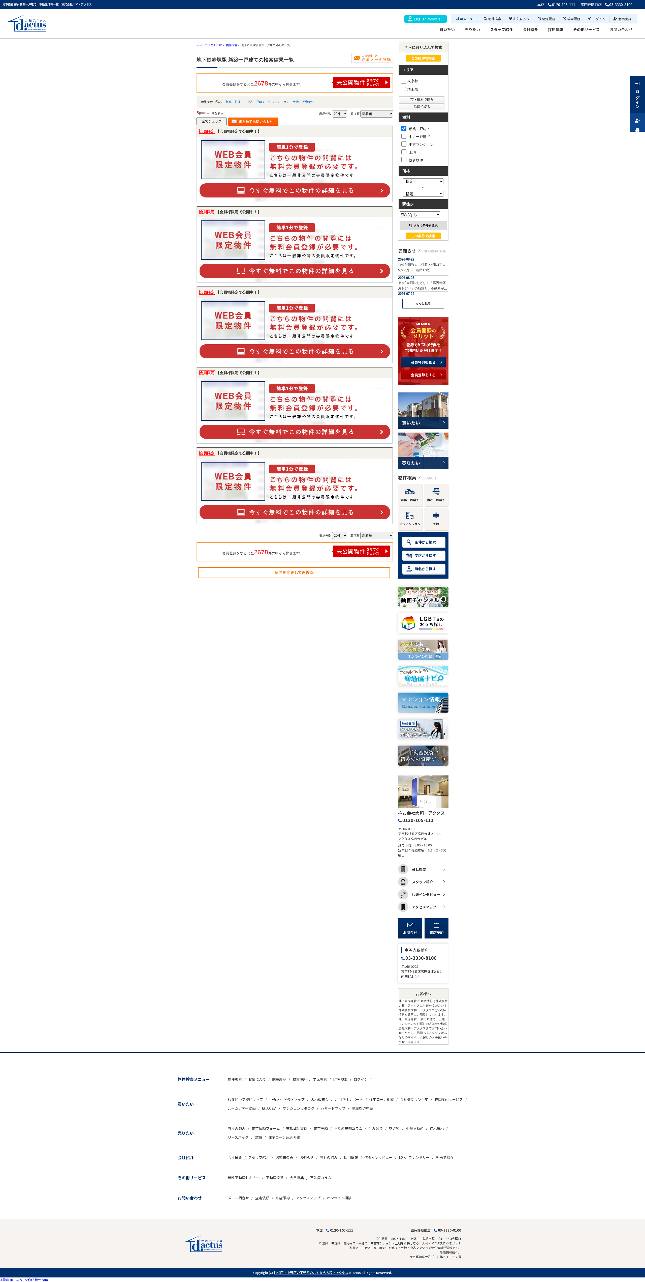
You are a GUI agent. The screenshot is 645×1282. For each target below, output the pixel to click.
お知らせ (307, 1157)
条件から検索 (425, 542)
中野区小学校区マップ (287, 1099)
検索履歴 (573, 18)
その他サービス (586, 29)
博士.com (41, 1279)
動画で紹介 (445, 1157)
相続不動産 (415, 1128)
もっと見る (423, 303)
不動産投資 (274, 1177)
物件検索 (494, 18)
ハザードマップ (333, 1108)
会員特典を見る (423, 362)
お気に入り (521, 18)
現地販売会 (320, 1099)
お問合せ (410, 932)
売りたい (472, 29)
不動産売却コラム (348, 1128)
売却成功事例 (296, 1128)
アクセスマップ (424, 906)
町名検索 (340, 1079)
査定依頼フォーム (266, 1128)
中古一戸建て (256, 102)
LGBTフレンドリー (414, 1157)
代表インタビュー (426, 894)
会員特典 (297, 1177)
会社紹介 (530, 29)
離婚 (258, 1137)
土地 (296, 102)
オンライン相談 (339, 1197)
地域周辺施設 (362, 1108)
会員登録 (624, 18)
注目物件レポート (349, 1099)
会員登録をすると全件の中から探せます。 (262, 83)
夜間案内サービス (449, 1099)
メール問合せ (238, 1197)
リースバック (238, 1137)
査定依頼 (262, 1197)
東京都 (412, 81)
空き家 (394, 1128)
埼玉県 (412, 89)
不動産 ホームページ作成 (17, 1279)
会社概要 (419, 869)
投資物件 (308, 102)
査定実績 (321, 1128)
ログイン (598, 18)
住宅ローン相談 (381, 1099)
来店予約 (437, 932)
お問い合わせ (621, 29)
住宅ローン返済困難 (284, 1137)
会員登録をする (423, 374)
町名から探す (425, 568)
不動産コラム (320, 1177)
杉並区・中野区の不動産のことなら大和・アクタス (311, 1272)
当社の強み (236, 1128)
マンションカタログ (298, 1108)
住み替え (376, 1128)
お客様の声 (284, 1157)
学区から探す (425, 555)
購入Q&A (269, 1108)
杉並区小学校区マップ (245, 1099)
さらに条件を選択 (425, 225)
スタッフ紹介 (501, 29)
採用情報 (555, 29)
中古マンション (278, 102)
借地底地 (437, 1128)
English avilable (427, 18)
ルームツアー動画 (242, 1108)
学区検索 (320, 1079)
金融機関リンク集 (414, 1099)
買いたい (447, 29)
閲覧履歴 (548, 18)
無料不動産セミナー (244, 1177)
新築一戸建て (234, 102)
